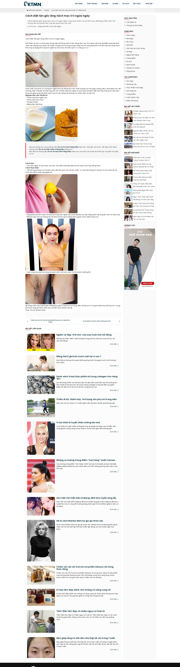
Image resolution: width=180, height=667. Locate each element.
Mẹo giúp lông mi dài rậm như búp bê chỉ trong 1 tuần (85, 638)
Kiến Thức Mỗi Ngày (35, 10)
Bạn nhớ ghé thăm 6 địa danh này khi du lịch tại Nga (144, 145)
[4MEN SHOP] (139, 259)
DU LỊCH (125, 4)
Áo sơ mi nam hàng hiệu (68, 147)
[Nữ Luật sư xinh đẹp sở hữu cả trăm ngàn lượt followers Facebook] (128, 141)
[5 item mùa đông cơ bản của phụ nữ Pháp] (128, 181)
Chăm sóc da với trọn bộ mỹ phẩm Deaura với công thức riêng (50, 321)
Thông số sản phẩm (134, 25)
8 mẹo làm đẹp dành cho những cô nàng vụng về (83, 590)
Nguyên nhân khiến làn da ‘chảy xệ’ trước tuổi (143, 132)
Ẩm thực (130, 42)
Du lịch (129, 61)
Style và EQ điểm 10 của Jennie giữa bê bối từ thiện (143, 165)
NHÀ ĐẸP (149, 4)
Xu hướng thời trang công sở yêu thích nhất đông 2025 (143, 212)
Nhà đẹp (129, 39)
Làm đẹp (46, 10)
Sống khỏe (130, 71)
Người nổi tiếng (132, 55)
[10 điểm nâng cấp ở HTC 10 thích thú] (128, 112)
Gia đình (129, 45)
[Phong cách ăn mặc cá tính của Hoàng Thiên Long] (128, 122)
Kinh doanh (130, 65)
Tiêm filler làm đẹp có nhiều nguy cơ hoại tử (80, 611)
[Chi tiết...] (114, 344)
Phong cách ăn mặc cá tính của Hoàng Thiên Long (144, 119)
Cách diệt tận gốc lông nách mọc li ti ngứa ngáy (68, 10)
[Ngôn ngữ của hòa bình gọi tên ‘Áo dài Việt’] (128, 218)
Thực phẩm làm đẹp (134, 88)
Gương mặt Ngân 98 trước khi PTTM (143, 192)
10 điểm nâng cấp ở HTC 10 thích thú (143, 113)
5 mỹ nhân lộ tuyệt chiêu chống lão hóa (97, 321)
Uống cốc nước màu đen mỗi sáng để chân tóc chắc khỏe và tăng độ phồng (144, 186)
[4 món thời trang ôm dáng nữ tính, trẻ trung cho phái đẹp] (128, 207)
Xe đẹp (129, 52)
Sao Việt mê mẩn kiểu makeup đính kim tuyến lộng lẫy (86, 498)
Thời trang (130, 35)
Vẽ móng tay (131, 84)
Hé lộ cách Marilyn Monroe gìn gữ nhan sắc (79, 521)
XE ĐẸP (115, 4)
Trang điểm (131, 94)
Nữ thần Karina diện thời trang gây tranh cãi (142, 172)
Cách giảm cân (132, 97)
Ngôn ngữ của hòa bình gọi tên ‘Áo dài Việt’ (143, 218)
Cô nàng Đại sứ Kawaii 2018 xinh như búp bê (143, 126)
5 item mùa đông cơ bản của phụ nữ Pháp (142, 179)
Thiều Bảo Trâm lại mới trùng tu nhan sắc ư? (142, 159)
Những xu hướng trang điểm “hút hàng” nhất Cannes (85, 460)
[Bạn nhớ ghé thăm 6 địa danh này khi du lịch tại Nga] (128, 145)
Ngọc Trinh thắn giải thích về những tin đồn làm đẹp (143, 198)
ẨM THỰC (137, 4)
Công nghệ (131, 58)
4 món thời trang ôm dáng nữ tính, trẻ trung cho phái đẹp (143, 206)
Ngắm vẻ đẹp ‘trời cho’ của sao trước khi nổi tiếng (83, 335)
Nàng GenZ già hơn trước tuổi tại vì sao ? (78, 356)
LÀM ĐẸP (104, 4)
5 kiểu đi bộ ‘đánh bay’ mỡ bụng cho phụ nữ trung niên (86, 399)
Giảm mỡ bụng (132, 101)
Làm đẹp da (131, 91)
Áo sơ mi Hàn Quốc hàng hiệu (51, 149)
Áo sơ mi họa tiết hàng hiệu (59, 151)
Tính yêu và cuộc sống (135, 48)
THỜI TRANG (92, 4)
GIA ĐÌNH (78, 4)
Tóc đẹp (129, 81)
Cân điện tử (131, 22)
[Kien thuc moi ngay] (32, 4)
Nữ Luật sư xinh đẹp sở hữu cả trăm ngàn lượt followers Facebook (143, 140)
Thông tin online (133, 68)
